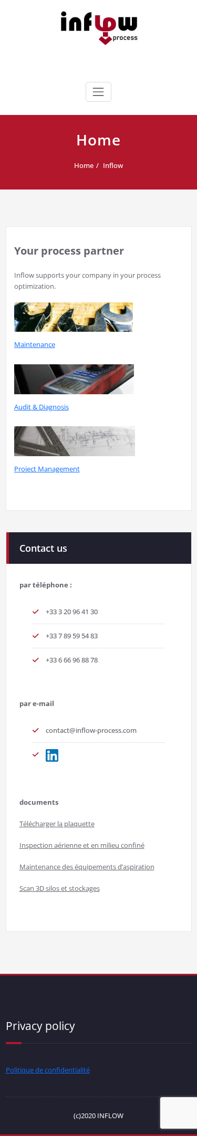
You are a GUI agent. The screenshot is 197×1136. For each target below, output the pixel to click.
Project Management (47, 469)
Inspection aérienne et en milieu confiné (81, 845)
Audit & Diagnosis (41, 407)
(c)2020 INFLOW (98, 1115)
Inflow (113, 165)
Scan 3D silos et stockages (59, 888)
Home (84, 165)
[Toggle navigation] (98, 92)
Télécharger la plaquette (57, 823)
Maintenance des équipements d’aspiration (86, 866)
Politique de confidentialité (48, 1070)
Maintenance (34, 344)
